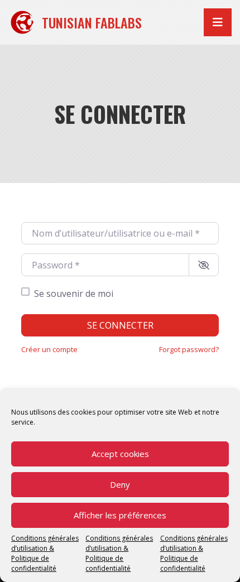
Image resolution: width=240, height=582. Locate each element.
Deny (120, 484)
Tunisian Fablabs (92, 22)
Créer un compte (49, 349)
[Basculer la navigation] (218, 22)
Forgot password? (189, 349)
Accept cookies (120, 453)
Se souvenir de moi (73, 293)
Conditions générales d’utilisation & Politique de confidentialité (45, 553)
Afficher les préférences (120, 515)
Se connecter (120, 325)
